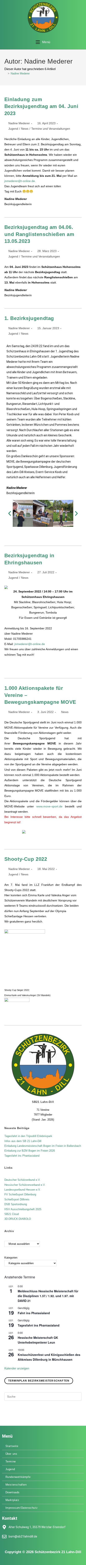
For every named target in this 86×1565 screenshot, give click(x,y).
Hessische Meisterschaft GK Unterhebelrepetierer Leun (38, 1339)
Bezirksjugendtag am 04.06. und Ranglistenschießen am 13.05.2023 (39, 234)
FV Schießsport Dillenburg (20, 1194)
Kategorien (10, 1257)
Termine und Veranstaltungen (50, 128)
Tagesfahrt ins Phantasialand (21, 1155)
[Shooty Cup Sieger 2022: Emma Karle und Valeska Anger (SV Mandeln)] (24, 958)
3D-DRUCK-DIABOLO (17, 1218)
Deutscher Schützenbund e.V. (22, 1179)
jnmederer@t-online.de (19, 181)
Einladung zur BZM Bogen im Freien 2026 (29, 1150)
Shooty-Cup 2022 (25, 859)
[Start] (5, 73)
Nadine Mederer (20, 73)
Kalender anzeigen (16, 1368)
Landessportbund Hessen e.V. (22, 1189)
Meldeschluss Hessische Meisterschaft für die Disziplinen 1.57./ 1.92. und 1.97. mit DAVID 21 (48, 1296)
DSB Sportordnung (15, 1204)
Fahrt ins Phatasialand (34, 1313)
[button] (9, 513)
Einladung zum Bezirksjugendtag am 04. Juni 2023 (41, 106)
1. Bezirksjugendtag (29, 318)
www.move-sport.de (49, 806)
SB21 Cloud (11, 1214)
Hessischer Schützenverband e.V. (25, 1184)
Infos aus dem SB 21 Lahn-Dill (22, 1141)
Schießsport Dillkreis (16, 1199)
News (24, 128)
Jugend (13, 128)
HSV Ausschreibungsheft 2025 (22, 1209)
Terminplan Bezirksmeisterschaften (39, 1380)
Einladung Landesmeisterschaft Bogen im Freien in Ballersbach (42, 1145)
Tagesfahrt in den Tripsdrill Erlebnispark (28, 1136)
